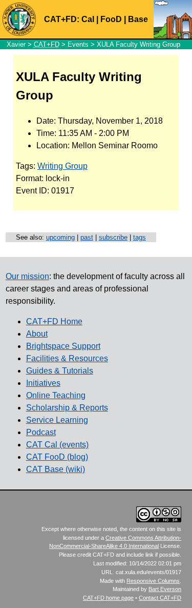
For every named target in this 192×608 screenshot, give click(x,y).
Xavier (16, 44)
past (86, 237)
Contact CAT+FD (160, 598)
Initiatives (43, 383)
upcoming (60, 237)
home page (108, 598)
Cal (87, 19)
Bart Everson (164, 589)
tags (139, 237)
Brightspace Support (63, 346)
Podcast (41, 432)
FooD (111, 19)
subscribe (113, 237)
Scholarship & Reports (67, 407)
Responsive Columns (153, 581)
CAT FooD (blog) (57, 457)
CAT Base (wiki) (55, 469)
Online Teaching (56, 395)
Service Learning (57, 420)
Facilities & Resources (67, 358)
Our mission (27, 276)
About (37, 333)
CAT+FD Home (54, 321)
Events (78, 44)
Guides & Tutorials (59, 370)
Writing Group (62, 166)
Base (138, 19)
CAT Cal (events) (57, 444)
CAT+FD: (61, 19)
